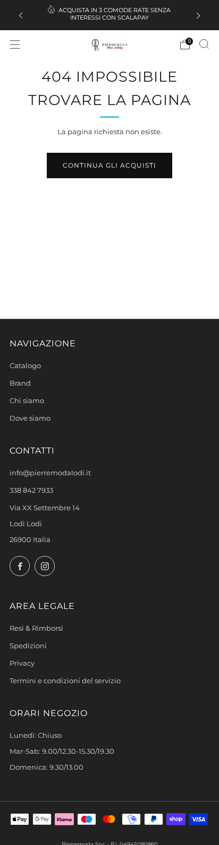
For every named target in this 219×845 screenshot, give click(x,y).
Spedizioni (28, 646)
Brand (20, 383)
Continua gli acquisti (109, 165)
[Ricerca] (204, 44)
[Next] (198, 15)
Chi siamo (27, 401)
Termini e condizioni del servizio (65, 681)
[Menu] (15, 44)
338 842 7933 (31, 490)
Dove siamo (30, 418)
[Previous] (20, 15)
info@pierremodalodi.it (50, 473)
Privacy (22, 663)
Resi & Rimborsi (36, 628)
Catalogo (25, 366)
